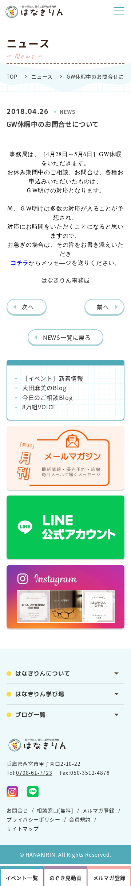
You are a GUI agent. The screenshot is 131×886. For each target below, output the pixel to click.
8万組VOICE (39, 407)
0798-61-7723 (34, 772)
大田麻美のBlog (44, 388)
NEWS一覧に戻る (67, 337)
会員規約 (80, 819)
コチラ (20, 262)
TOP (12, 76)
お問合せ (17, 810)
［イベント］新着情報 (52, 378)
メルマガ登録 (98, 810)
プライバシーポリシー (33, 819)
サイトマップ (23, 828)
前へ (103, 306)
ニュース (41, 76)
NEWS (68, 111)
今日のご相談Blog (47, 397)
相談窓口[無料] (55, 810)
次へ (28, 306)
